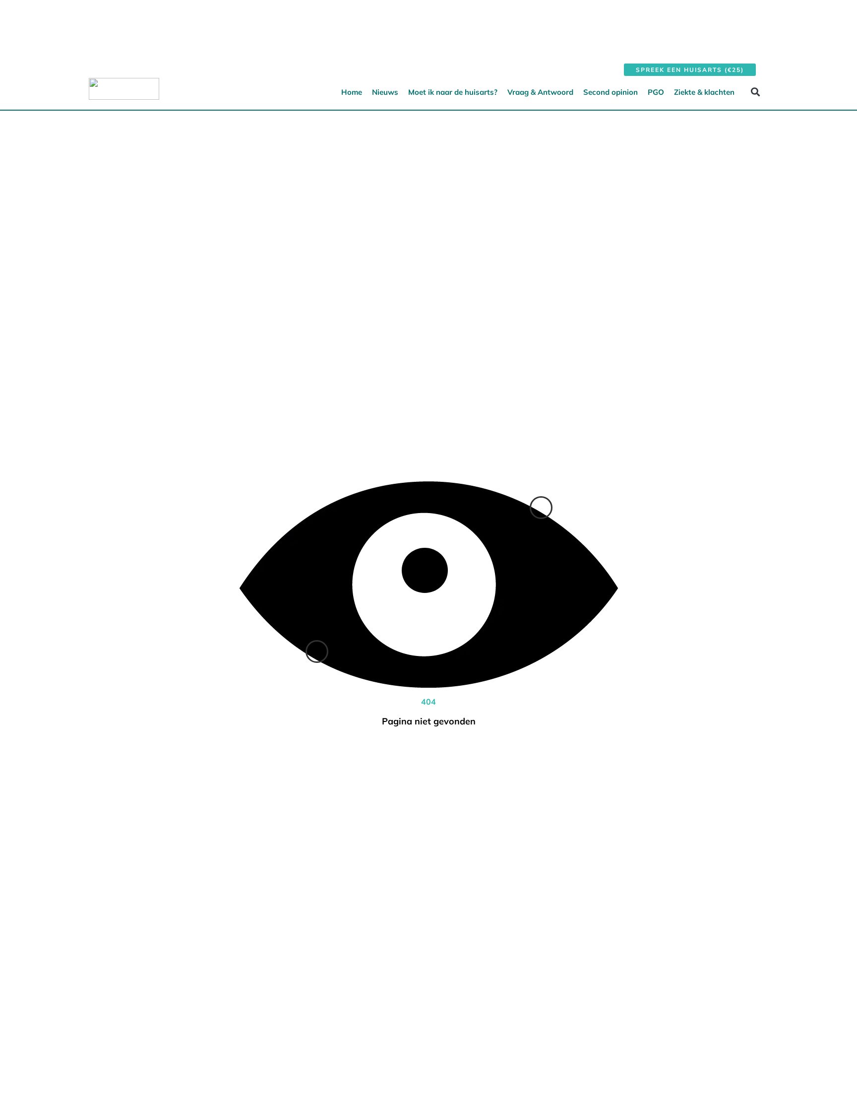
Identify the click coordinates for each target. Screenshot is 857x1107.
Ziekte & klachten (704, 92)
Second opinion (610, 92)
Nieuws (385, 92)
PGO (656, 92)
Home (351, 92)
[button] (755, 91)
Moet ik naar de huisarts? (452, 92)
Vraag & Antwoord (540, 92)
